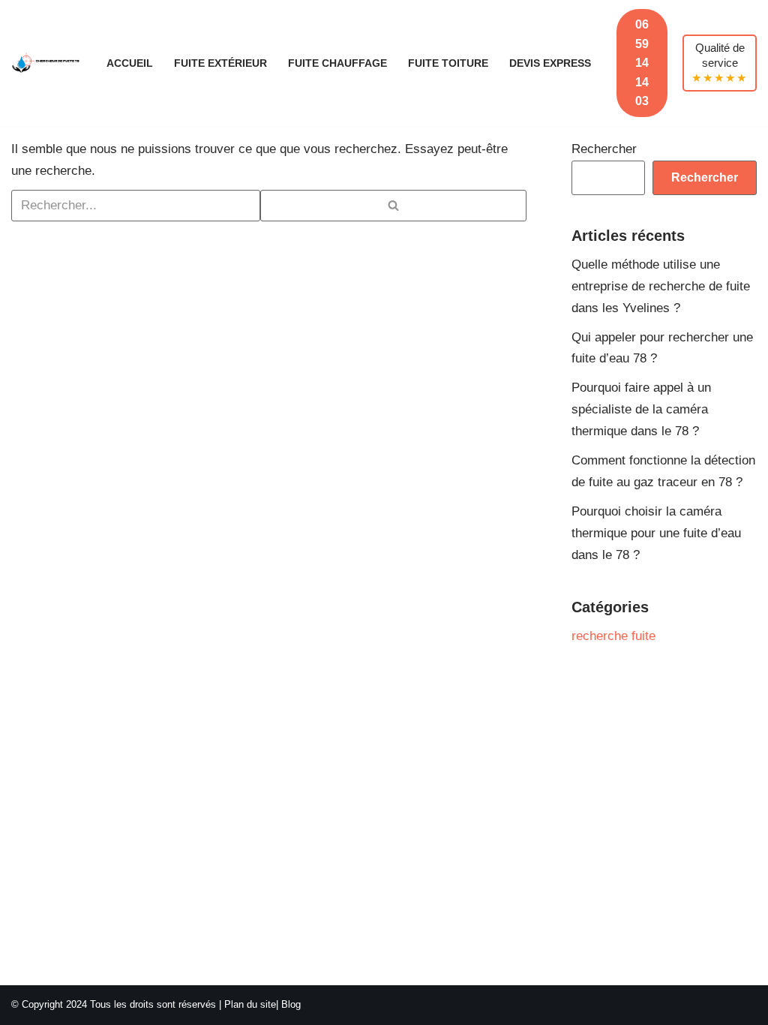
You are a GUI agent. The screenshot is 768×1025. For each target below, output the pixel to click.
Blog (291, 1004)
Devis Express (550, 63)
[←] (46, 63)
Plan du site (250, 1004)
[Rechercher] (393, 205)
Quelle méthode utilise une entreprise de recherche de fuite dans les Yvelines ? (661, 286)
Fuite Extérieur (220, 63)
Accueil (129, 63)
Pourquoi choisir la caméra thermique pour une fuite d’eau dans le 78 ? (656, 533)
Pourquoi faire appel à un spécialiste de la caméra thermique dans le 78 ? (641, 409)
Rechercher (604, 149)
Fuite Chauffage (337, 63)
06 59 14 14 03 (642, 62)
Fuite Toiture (448, 63)
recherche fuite (614, 636)
